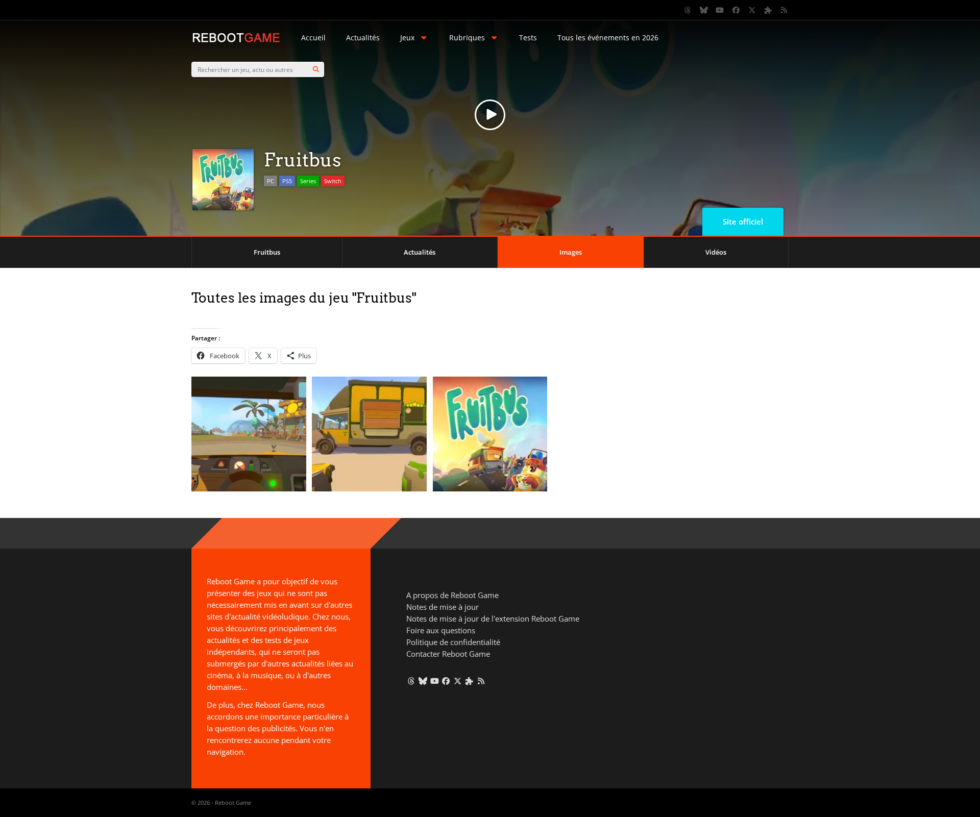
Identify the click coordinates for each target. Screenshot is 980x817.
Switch (332, 181)
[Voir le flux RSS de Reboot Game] (784, 10)
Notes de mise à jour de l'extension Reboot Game (492, 618)
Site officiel (743, 221)
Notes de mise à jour (442, 607)
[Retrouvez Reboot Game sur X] (752, 10)
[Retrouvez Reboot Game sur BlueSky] (703, 10)
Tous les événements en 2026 (607, 37)
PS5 (287, 181)
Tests (528, 37)
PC (270, 181)
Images (570, 252)
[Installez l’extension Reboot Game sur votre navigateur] (768, 10)
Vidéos (715, 252)
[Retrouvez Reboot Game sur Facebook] (736, 10)
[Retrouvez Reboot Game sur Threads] (688, 10)
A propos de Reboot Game (452, 595)
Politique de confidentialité (453, 642)
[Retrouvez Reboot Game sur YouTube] (720, 10)
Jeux (407, 37)
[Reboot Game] (236, 41)
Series (308, 181)
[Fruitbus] (248, 488)
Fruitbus (267, 252)
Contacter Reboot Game (448, 654)
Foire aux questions (440, 630)
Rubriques (467, 37)
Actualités (363, 37)
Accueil (313, 37)
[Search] (316, 69)
